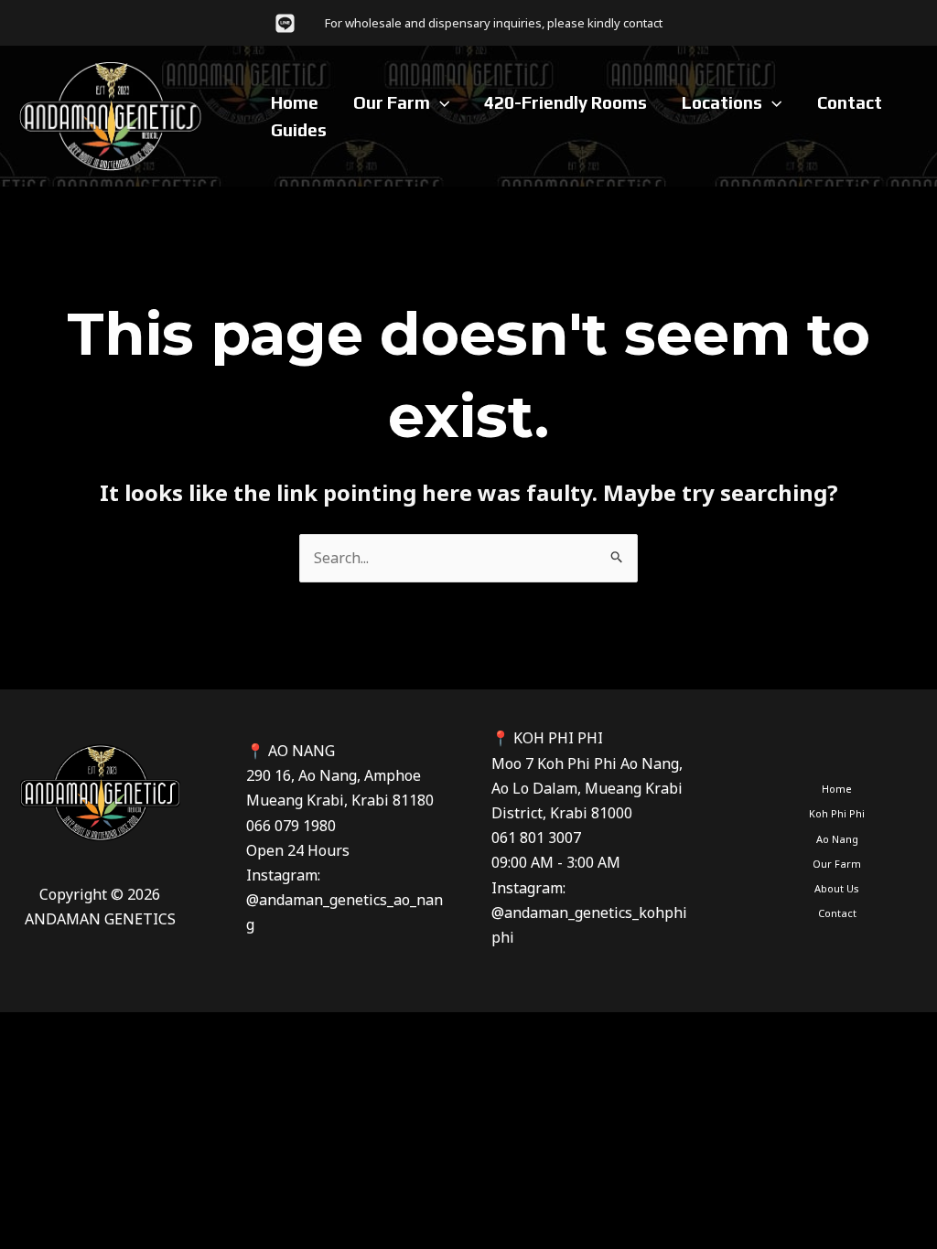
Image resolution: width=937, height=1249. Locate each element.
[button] (439, 102)
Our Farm (391, 102)
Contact (849, 102)
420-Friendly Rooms (565, 102)
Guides (299, 130)
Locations (722, 102)
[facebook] (288, 23)
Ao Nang (837, 839)
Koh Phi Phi (837, 813)
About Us (836, 888)
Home (294, 102)
